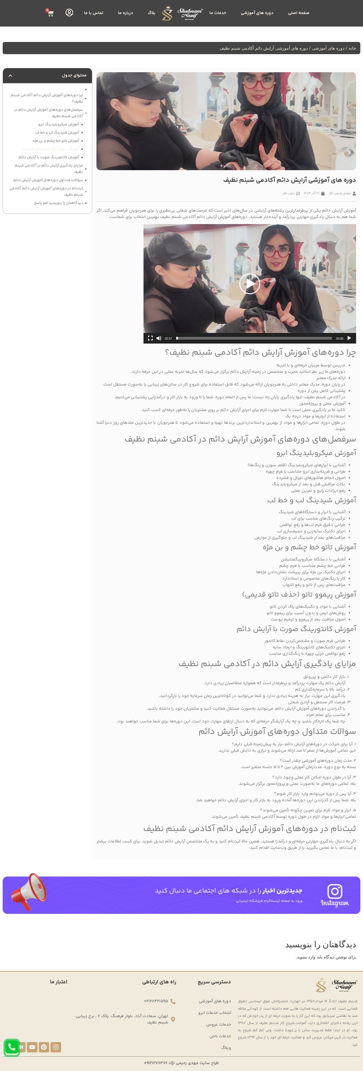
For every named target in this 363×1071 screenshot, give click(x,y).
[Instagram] (55, 1047)
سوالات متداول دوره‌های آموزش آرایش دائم (48, 180)
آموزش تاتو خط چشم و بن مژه (56, 141)
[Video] (20, 1047)
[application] (249, 284)
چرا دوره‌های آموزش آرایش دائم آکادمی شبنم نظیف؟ (47, 98)
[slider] (254, 338)
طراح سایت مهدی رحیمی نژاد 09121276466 (181, 1063)
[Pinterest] (44, 1047)
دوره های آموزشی (257, 13)
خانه (352, 48)
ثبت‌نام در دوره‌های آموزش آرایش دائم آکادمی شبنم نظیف (46, 192)
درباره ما (125, 13)
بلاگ (151, 13)
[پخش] (349, 338)
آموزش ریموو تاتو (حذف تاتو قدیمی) (50, 149)
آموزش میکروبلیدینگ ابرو (58, 124)
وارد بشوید (306, 956)
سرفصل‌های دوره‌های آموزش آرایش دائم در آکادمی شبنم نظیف (48, 113)
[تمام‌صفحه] (150, 338)
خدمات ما (217, 13)
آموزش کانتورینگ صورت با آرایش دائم (49, 157)
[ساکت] (159, 338)
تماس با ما (93, 13)
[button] (249, 283)
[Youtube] (32, 1047)
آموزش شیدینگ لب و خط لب (57, 133)
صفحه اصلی (299, 13)
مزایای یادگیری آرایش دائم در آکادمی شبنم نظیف (49, 169)
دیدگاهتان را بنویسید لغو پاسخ (58, 203)
